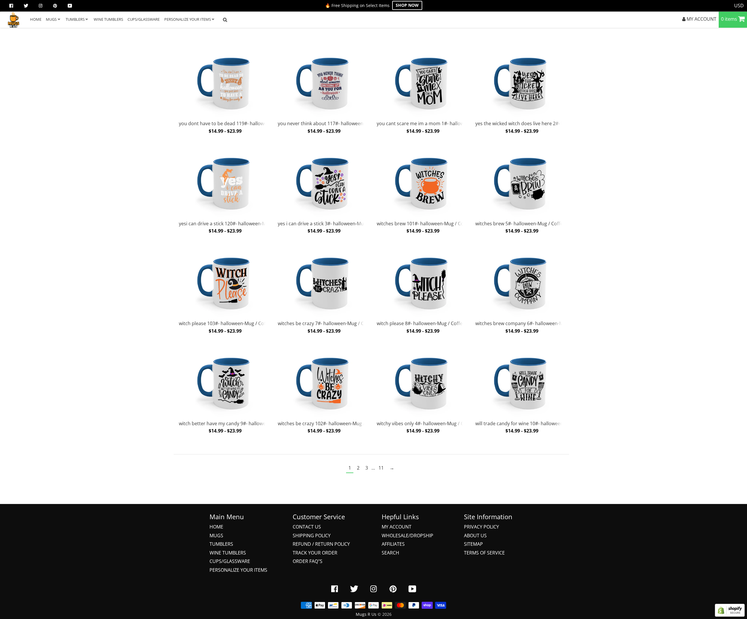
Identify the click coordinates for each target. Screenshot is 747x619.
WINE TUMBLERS (108, 19)
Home (216, 527)
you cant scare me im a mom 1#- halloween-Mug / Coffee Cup (444, 123)
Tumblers (221, 544)
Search (390, 553)
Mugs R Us (366, 614)
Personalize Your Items (238, 570)
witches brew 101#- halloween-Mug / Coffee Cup (429, 223)
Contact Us (307, 527)
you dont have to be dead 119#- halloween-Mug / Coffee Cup (245, 123)
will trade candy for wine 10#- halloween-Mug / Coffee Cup (539, 423)
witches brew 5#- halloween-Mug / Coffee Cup (525, 223)
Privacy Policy (481, 527)
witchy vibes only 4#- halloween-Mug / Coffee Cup (431, 423)
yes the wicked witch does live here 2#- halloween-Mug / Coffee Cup (549, 123)
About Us (475, 535)
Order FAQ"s (307, 561)
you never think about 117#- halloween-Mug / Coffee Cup (340, 123)
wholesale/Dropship (407, 535)
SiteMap (473, 544)
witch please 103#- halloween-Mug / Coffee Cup (230, 323)
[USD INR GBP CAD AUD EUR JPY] (739, 6)
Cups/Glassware (230, 561)
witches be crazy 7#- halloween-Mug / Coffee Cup (331, 323)
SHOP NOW (407, 5)
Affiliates (393, 544)
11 (381, 468)
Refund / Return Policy (321, 544)
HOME (35, 19)
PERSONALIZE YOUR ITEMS (187, 19)
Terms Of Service (484, 553)
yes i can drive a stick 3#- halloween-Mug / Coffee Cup (336, 223)
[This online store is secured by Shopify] (730, 615)
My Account (396, 527)
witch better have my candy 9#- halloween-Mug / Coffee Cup (244, 423)
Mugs (216, 535)
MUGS (51, 19)
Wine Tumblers (228, 553)
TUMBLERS (75, 19)
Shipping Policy (312, 535)
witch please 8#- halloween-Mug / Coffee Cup (426, 323)
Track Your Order (315, 553)
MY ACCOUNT (700, 19)
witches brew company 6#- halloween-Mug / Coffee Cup (536, 323)
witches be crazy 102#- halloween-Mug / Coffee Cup (334, 423)
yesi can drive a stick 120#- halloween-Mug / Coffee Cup (239, 223)
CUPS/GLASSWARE (144, 19)
